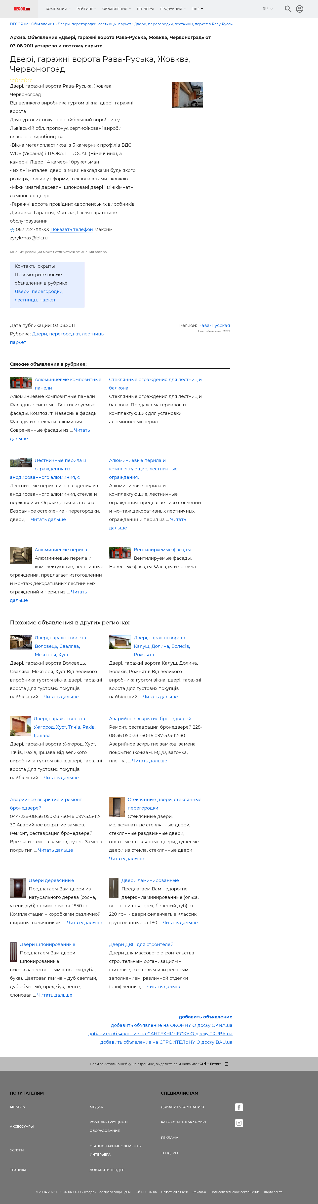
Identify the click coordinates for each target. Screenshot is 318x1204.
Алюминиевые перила (61, 550)
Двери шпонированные (47, 944)
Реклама (169, 1137)
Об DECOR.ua (146, 1192)
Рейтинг (85, 9)
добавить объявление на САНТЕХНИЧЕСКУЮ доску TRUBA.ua (160, 1034)
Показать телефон (71, 229)
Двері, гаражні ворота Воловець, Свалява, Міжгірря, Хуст (60, 646)
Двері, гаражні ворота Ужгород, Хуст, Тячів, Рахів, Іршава (65, 727)
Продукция (171, 9)
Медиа (96, 1107)
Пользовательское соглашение (235, 1192)
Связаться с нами (174, 1192)
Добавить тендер (107, 1170)
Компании (56, 9)
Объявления (114, 9)
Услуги (17, 1150)
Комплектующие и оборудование (109, 1126)
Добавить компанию (182, 1107)
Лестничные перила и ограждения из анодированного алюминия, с (48, 469)
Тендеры (145, 9)
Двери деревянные (51, 880)
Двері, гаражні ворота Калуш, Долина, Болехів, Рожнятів (162, 646)
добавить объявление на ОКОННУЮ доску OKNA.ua (172, 1025)
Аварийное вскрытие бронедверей (150, 718)
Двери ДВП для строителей (141, 944)
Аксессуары (22, 1126)
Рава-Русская (214, 325)
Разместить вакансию (183, 1122)
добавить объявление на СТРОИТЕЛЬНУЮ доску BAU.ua (166, 1042)
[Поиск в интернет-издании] (288, 8)
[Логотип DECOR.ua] (26, 9)
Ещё (196, 9)
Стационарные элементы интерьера (116, 1150)
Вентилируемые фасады (162, 550)
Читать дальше (48, 519)
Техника (18, 1170)
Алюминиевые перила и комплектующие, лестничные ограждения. (143, 469)
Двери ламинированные (150, 880)
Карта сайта (273, 1192)
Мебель (17, 1107)
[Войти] (299, 8)
